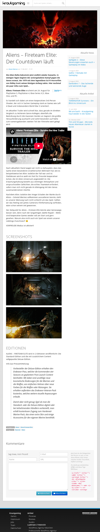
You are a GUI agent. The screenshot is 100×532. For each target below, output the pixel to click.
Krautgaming (15, 513)
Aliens (17, 427)
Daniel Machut (13, 69)
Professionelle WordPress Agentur (43, 530)
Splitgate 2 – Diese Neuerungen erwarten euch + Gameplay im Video (82, 62)
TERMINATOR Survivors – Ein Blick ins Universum (81, 102)
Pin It (56, 91)
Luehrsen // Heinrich (36, 525)
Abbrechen (44, 493)
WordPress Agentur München (41, 528)
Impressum (15, 519)
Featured (17, 430)
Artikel (30, 513)
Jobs (12, 522)
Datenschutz (16, 528)
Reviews (32, 519)
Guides (32, 522)
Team (13, 525)
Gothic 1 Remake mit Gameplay (78, 74)
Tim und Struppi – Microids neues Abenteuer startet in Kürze (81, 124)
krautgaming (14, 3)
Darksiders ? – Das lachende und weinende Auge (81, 84)
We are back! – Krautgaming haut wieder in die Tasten (81, 112)
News (23, 430)
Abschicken (60, 493)
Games (13, 516)
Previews (32, 516)
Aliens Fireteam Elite (27, 427)
